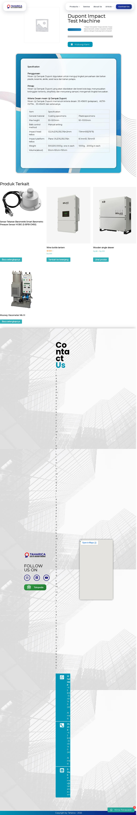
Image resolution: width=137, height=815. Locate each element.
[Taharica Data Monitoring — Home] (15, 6)
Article (109, 6)
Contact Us (123, 6)
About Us (98, 6)
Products (74, 6)
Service (86, 6)
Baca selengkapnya (11, 259)
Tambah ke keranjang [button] (58, 259)
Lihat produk (101, 259)
